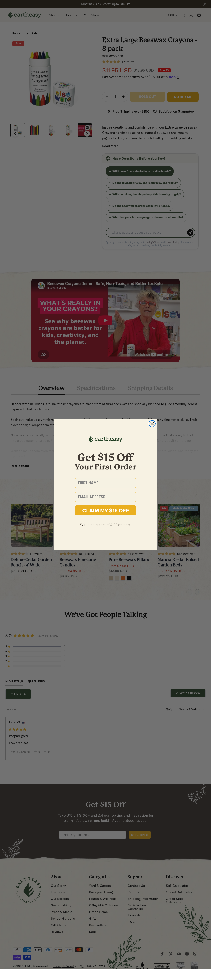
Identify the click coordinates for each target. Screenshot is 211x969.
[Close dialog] (152, 423)
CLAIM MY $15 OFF (105, 510)
